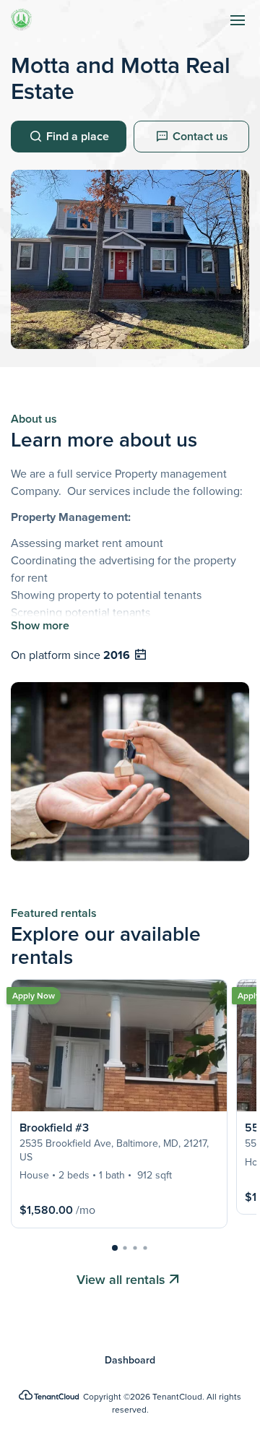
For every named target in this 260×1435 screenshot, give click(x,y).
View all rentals (121, 1279)
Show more (40, 625)
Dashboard (130, 1360)
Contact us (200, 136)
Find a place (77, 136)
